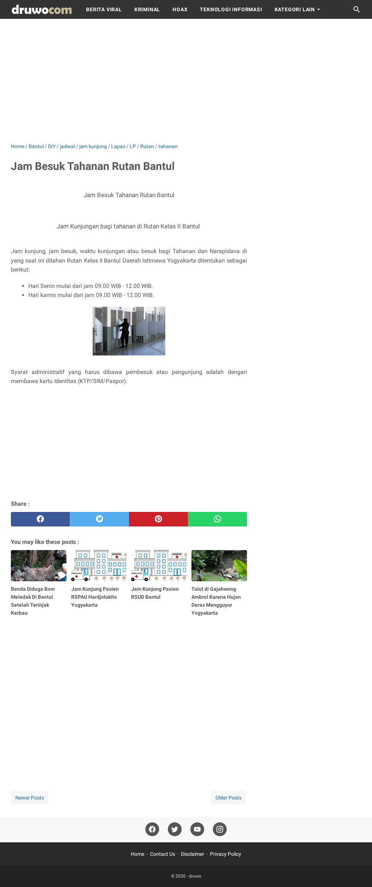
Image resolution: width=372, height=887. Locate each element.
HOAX (180, 9)
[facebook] (40, 519)
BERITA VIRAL (104, 9)
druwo (195, 876)
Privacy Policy (225, 854)
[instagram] (220, 829)
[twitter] (99, 519)
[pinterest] (158, 519)
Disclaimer (192, 854)
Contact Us (162, 854)
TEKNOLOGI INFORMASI (231, 9)
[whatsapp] (217, 519)
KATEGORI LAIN (295, 9)
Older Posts (228, 798)
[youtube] (197, 829)
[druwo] (42, 9)
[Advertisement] (186, 80)
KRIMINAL (147, 9)
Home (137, 854)
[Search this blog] (356, 9)
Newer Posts (29, 798)
